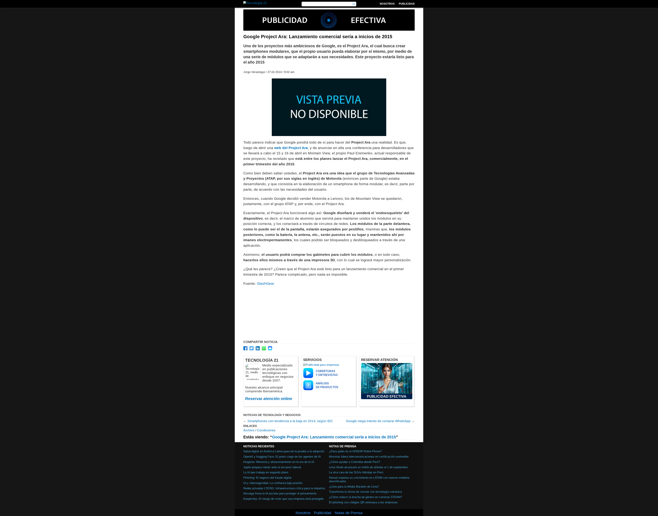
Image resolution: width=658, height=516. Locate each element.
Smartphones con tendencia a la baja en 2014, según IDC (290, 421)
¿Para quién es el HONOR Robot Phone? (355, 451)
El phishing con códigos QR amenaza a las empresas (363, 502)
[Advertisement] (329, 314)
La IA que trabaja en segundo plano (265, 472)
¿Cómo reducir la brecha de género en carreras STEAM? (365, 497)
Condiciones (266, 430)
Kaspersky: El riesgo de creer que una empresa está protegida (283, 498)
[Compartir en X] (251, 348)
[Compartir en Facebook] (245, 348)
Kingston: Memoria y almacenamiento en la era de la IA (278, 462)
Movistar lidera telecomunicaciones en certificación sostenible (369, 456)
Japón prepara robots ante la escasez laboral (272, 467)
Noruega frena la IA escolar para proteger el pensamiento (279, 493)
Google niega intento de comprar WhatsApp (378, 421)
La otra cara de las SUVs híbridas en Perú (356, 472)
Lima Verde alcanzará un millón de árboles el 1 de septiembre (368, 467)
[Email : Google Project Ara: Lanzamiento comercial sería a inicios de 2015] (270, 348)
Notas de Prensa (348, 513)
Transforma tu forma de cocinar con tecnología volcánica (365, 491)
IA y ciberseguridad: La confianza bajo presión (272, 483)
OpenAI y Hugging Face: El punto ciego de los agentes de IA (282, 456)
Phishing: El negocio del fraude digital (267, 477)
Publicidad (407, 3)
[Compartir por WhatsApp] (264, 348)
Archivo (248, 430)
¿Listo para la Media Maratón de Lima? (354, 486)
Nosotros (387, 3)
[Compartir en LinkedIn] (258, 348)
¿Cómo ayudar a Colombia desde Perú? (354, 462)
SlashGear (265, 283)
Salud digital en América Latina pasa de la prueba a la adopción (283, 451)
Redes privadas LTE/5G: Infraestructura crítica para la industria (284, 488)
